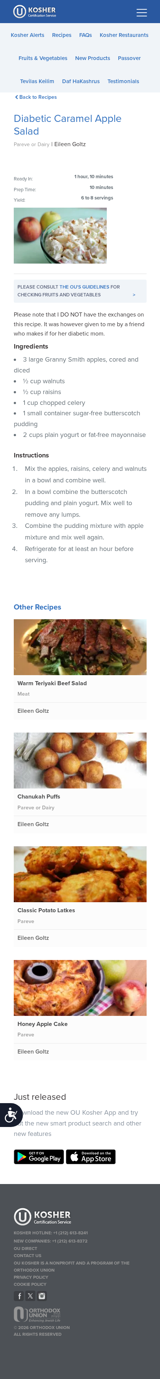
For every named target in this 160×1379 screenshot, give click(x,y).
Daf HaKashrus (81, 81)
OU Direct (25, 1248)
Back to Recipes (38, 97)
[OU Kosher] (80, 1218)
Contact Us (27, 1255)
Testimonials (123, 81)
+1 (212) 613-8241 (70, 1232)
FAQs (85, 35)
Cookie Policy (30, 1284)
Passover (129, 58)
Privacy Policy (31, 1277)
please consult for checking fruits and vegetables (76, 291)
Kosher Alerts (27, 35)
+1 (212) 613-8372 (69, 1241)
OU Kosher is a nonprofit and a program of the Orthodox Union (71, 1266)
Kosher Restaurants (124, 35)
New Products (92, 58)
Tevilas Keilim (37, 81)
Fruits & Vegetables (43, 58)
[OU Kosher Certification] (35, 11)
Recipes (61, 35)
